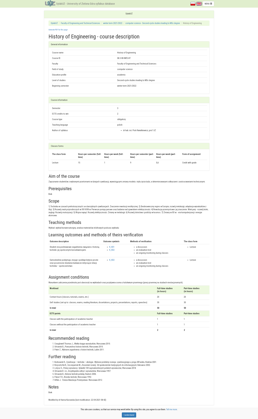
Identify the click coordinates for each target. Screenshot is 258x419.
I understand (129, 415)
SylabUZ (54, 23)
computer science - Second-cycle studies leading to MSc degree (152, 23)
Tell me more (171, 409)
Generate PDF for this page (58, 30)
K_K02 (112, 250)
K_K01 (112, 247)
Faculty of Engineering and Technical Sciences (80, 23)
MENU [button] (207, 4)
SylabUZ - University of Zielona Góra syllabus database (85, 3)
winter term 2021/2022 (112, 23)
